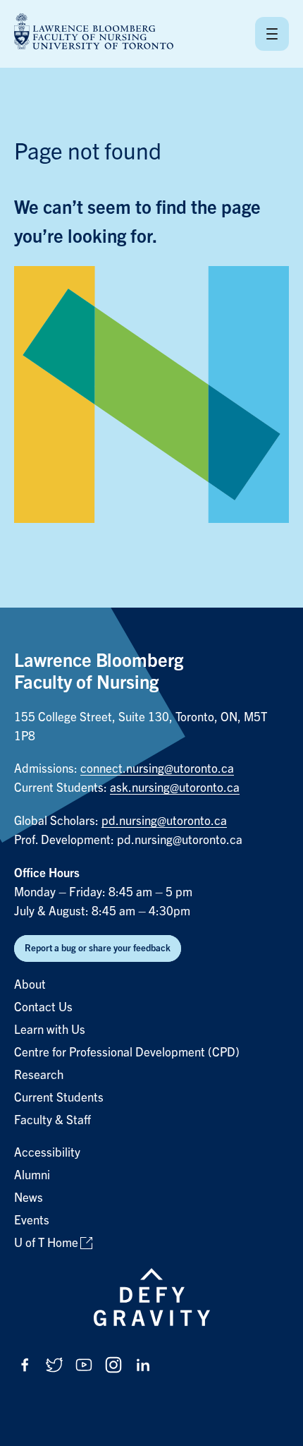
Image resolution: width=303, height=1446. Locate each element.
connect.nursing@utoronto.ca (157, 769)
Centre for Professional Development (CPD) (127, 1053)
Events (31, 1221)
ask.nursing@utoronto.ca (175, 788)
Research (38, 1075)
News (28, 1198)
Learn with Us (49, 1030)
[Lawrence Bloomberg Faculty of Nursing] (93, 33)
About (30, 985)
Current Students (59, 1098)
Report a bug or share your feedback (98, 948)
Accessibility (47, 1153)
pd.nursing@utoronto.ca (164, 821)
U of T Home (46, 1243)
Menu (272, 34)
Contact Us (43, 1007)
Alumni (32, 1175)
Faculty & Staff (52, 1120)
